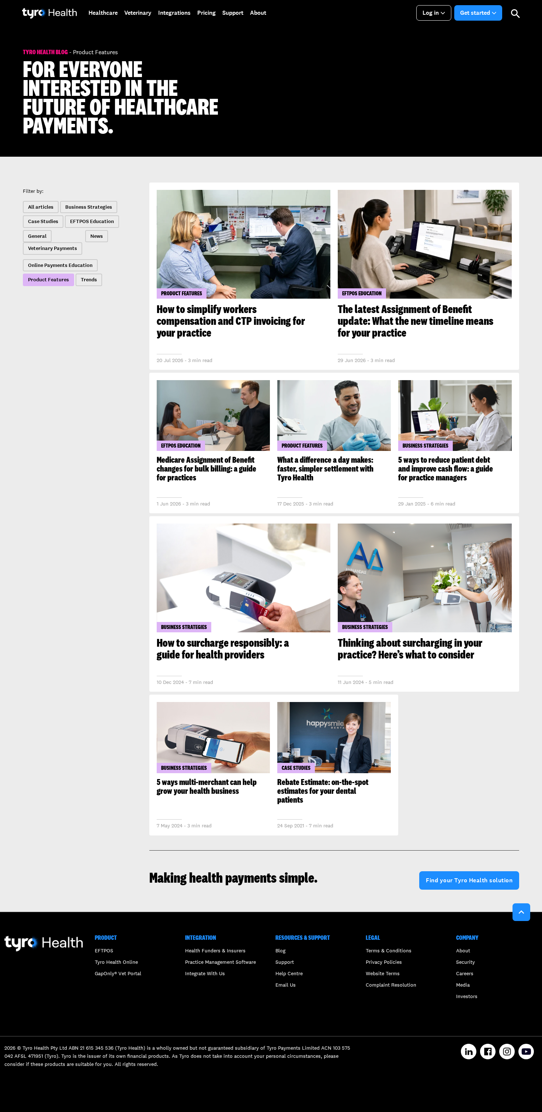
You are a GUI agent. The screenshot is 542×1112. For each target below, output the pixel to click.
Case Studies (43, 221)
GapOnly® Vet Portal (118, 973)
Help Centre (289, 973)
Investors (466, 996)
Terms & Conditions (388, 950)
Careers (464, 973)
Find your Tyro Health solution (469, 880)
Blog (280, 950)
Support (284, 962)
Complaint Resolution (391, 984)
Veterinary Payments (52, 248)
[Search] (515, 12)
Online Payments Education (60, 265)
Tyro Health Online (116, 962)
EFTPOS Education (92, 221)
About (463, 950)
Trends (89, 279)
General (37, 236)
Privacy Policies (384, 962)
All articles (40, 207)
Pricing (206, 13)
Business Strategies (88, 207)
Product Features (48, 279)
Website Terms (383, 973)
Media (463, 984)
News (96, 236)
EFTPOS (104, 950)
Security (465, 962)
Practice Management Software (220, 962)
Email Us (285, 984)
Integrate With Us (205, 973)
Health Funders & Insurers (215, 950)
